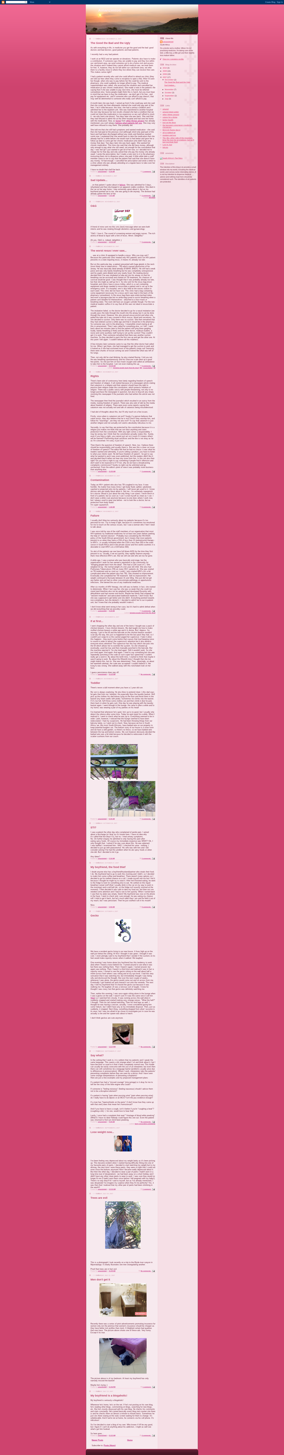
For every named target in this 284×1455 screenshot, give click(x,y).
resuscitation (148, 368)
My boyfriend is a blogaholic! (109, 1395)
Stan (93, 998)
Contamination (100, 480)
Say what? (97, 1055)
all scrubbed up (169, 133)
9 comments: (146, 907)
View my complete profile (173, 59)
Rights (95, 376)
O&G (94, 205)
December (169, 80)
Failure (95, 515)
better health (168, 120)
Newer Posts (97, 1440)
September (170, 96)
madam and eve (169, 135)
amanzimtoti (168, 42)
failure (122, 185)
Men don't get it (100, 1279)
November (169, 89)
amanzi (166, 109)
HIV (141, 368)
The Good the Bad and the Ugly (110, 43)
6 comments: (146, 507)
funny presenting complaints (145, 1124)
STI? (93, 827)
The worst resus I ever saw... (108, 250)
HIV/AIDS (152, 197)
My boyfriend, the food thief (108, 867)
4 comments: (146, 1435)
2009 (165, 71)
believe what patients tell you (128, 123)
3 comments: (146, 195)
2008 (165, 74)
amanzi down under (171, 112)
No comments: (146, 674)
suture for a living (170, 117)
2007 (165, 77)
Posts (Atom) (110, 1445)
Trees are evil (99, 1197)
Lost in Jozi (167, 145)
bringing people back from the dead (126, 368)
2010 (165, 68)
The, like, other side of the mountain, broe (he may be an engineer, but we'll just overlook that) (178, 140)
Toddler (95, 682)
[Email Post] (153, 171)
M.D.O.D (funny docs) (171, 130)
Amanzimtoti (109, 10)
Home (130, 1440)
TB (154, 368)
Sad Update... (99, 180)
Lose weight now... (102, 1132)
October (168, 93)
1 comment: (147, 171)
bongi (118, 121)
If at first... (97, 621)
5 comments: (146, 366)
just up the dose (169, 123)
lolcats (165, 147)
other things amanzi (135, 121)
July (167, 99)
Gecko (95, 915)
